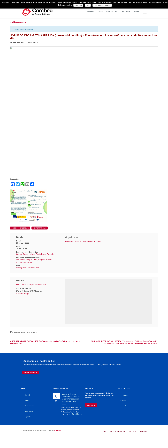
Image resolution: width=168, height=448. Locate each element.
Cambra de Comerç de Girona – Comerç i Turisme (83, 241)
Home (104, 431)
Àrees (100, 12)
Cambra (19, 254)
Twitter (124, 400)
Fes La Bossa (41, 254)
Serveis (90, 12)
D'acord (78, 5)
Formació (50, 254)
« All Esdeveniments (18, 22)
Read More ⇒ (77, 414)
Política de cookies (102, 5)
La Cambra (125, 12)
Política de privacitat (117, 431)
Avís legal (132, 431)
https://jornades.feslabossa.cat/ (27, 268)
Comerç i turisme (29, 254)
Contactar (91, 405)
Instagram (125, 405)
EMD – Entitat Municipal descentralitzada (31, 285)
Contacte (143, 431)
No (88, 5)
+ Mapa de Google (22, 294)
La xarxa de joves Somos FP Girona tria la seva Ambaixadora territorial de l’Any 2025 (70, 399)
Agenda (137, 12)
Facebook (125, 396)
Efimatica (57, 430)
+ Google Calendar (20, 228)
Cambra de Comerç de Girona (26, 260)
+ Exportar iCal (39, 228)
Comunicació (111, 12)
